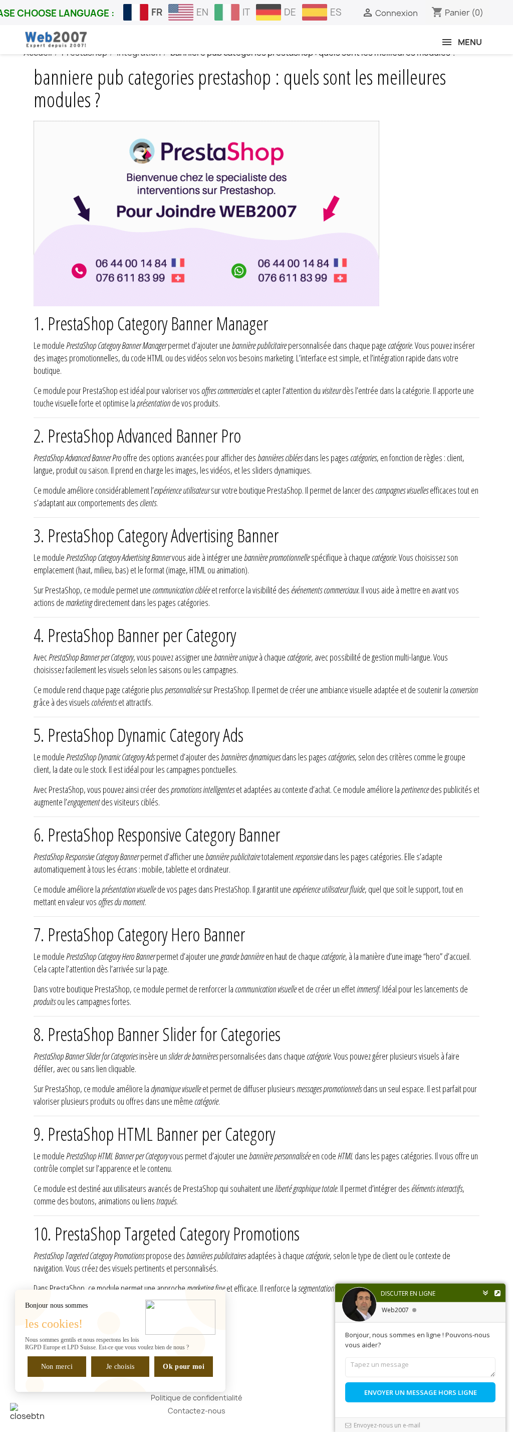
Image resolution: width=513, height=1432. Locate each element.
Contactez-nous (196, 1410)
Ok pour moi (183, 1366)
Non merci (57, 1366)
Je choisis (120, 1366)
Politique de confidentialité (196, 1397)
